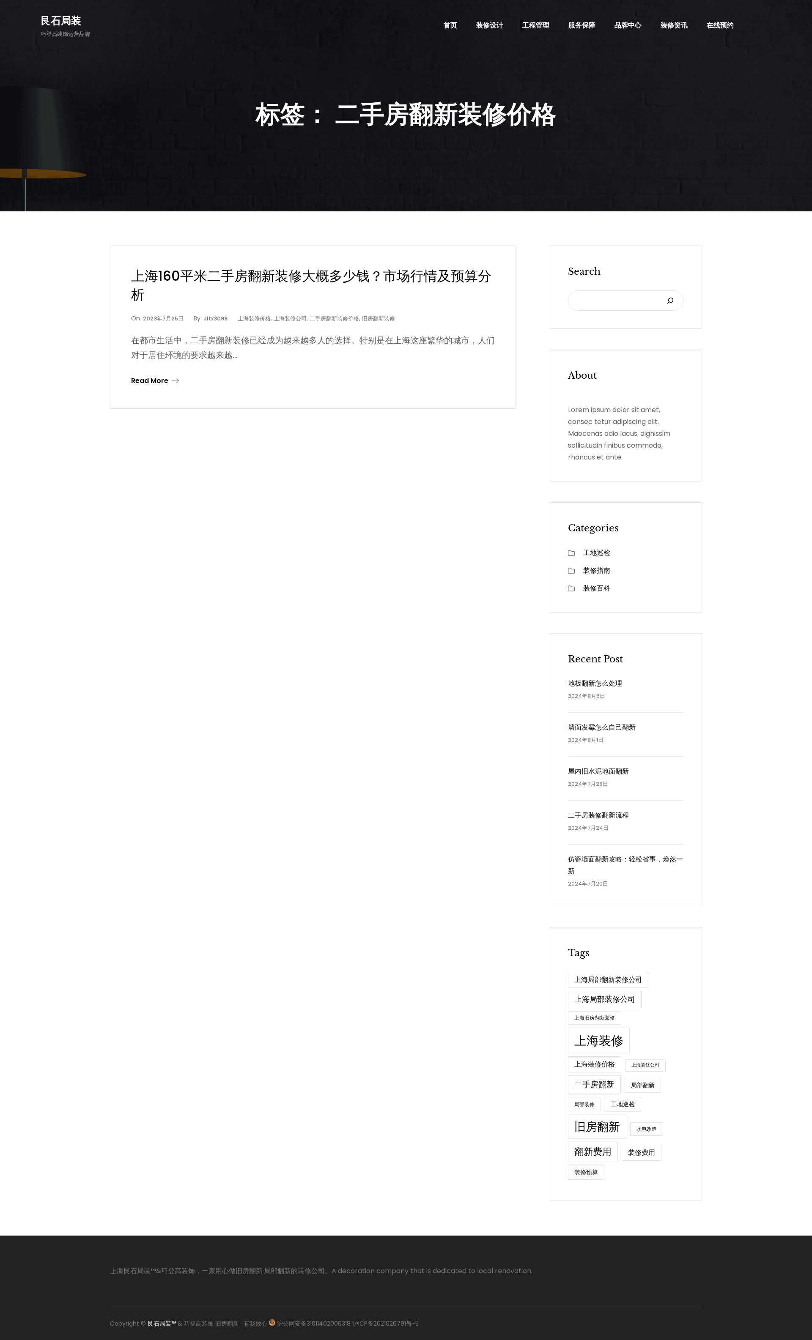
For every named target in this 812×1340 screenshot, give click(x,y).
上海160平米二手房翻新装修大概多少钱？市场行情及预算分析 (311, 285)
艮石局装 (61, 20)
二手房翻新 (594, 1084)
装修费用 (641, 1152)
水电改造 (646, 1128)
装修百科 (596, 588)
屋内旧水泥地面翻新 (598, 771)
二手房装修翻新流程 (598, 815)
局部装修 (584, 1104)
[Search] (670, 300)
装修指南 (596, 570)
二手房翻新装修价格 (334, 318)
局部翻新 (643, 1085)
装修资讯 (674, 25)
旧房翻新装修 (378, 318)
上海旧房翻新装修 (594, 1017)
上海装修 (598, 1040)
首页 (450, 25)
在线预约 (720, 25)
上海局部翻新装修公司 (608, 979)
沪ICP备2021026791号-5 (385, 1323)
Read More (149, 381)
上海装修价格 (254, 318)
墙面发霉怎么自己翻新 (602, 727)
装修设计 (489, 25)
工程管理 (535, 25)
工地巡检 (596, 553)
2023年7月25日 (163, 318)
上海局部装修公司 (604, 999)
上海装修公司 (290, 318)
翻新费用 (593, 1151)
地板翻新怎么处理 (595, 683)
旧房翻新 (597, 1127)
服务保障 (581, 25)
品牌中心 (628, 25)
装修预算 (586, 1172)
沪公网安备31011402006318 (314, 1323)
